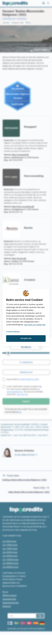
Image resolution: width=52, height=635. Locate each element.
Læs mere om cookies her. (35, 325)
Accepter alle (25, 338)
